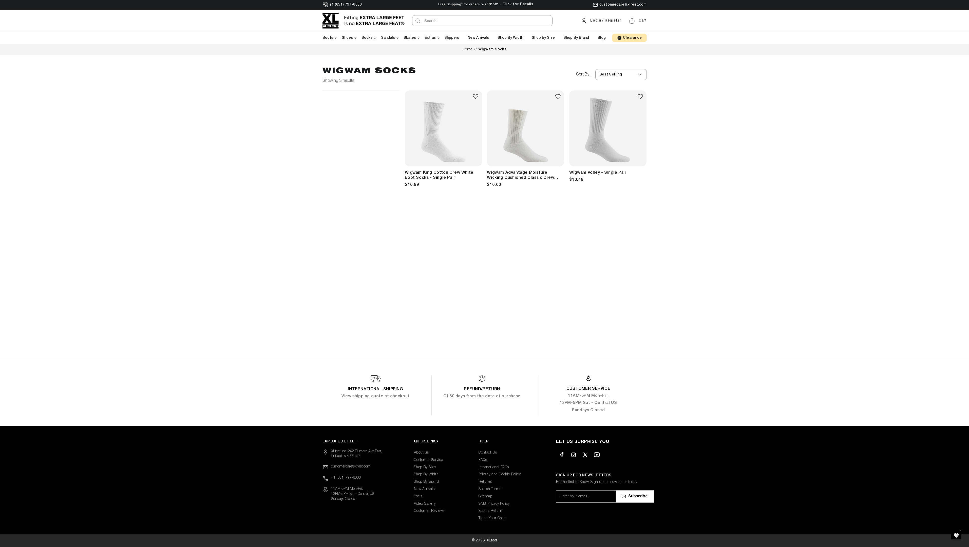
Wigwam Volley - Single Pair (597, 172)
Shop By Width (426, 474)
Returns (485, 481)
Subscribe (638, 496)
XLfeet (492, 540)
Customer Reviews (429, 511)
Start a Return (490, 511)
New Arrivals (424, 489)
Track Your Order (493, 518)
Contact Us (488, 452)
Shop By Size (425, 467)
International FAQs (494, 467)
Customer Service (428, 460)
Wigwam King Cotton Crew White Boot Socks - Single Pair (439, 175)
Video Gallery (425, 503)
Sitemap (485, 496)
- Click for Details (517, 4)
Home (467, 49)
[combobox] (482, 20)
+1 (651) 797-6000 (345, 4)
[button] (637, 21)
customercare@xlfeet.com (623, 4)
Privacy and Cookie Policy (500, 474)
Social (419, 496)
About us (421, 452)
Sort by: (583, 74)
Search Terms (490, 489)
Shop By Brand (426, 481)
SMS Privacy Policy (494, 503)
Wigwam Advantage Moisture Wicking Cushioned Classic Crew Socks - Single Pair (520, 175)
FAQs (483, 460)
